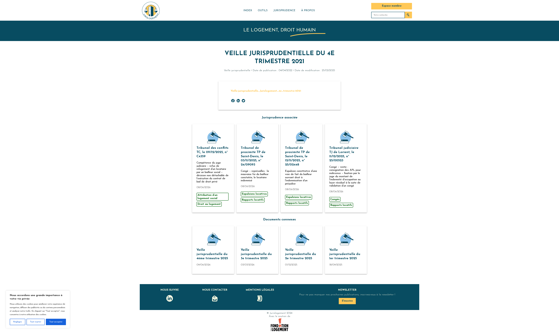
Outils (263, 10)
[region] (38, 309)
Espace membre (391, 6)
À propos (308, 10)
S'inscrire (347, 301)
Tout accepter (55, 322)
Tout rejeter (35, 322)
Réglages (17, 322)
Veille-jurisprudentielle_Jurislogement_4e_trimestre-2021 (266, 91)
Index (247, 10)
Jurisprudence (284, 10)
